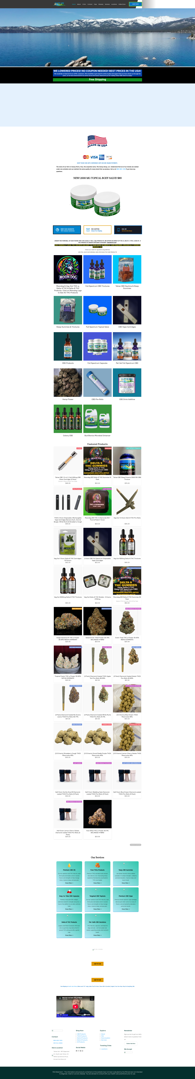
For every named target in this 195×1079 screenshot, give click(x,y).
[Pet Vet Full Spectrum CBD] (127, 346)
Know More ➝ (69, 883)
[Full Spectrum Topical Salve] (97, 310)
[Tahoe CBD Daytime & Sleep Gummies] (127, 269)
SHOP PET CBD (97, 964)
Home (74, 4)
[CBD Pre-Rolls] (97, 382)
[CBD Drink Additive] (127, 382)
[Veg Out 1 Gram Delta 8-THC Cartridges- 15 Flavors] (68, 542)
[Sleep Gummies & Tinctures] (68, 310)
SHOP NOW (135, 4)
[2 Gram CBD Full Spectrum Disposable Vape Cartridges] (97, 542)
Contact (90, 4)
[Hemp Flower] (68, 382)
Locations (114, 4)
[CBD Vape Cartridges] (127, 310)
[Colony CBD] (68, 419)
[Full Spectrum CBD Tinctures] (97, 269)
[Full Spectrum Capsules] (97, 346)
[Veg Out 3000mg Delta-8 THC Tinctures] (68, 580)
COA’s (84, 4)
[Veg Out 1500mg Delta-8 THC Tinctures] (127, 542)
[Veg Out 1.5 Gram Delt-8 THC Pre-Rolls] (127, 501)
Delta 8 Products (82, 1038)
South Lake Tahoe (72, 986)
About (79, 4)
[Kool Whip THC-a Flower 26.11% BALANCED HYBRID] (97, 814)
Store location (105, 1038)
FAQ (102, 1036)
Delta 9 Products (82, 1040)
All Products (81, 1042)
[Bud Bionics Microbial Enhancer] (97, 419)
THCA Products (82, 1036)
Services (107, 4)
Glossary (100, 4)
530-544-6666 (57, 1043)
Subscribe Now (131, 1043)
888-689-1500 (121, 169)
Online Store (122, 4)
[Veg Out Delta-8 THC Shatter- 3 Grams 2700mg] (97, 580)
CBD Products (81, 1034)
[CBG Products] (68, 346)
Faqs (95, 4)
